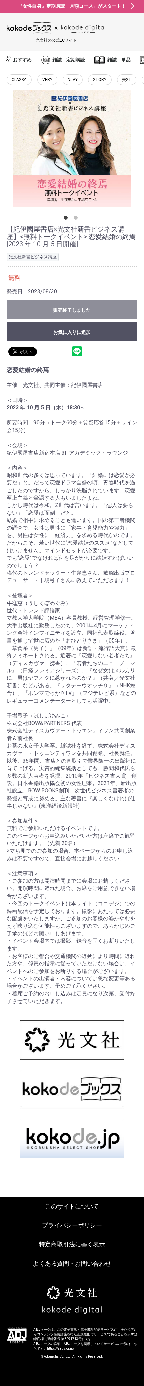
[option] (72, 148)
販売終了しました (72, 310)
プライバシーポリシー (72, 1225)
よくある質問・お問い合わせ (72, 1263)
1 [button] (67, 219)
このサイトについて (72, 1206)
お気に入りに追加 (72, 332)
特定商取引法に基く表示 (72, 1244)
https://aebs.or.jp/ (60, 1348)
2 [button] (77, 219)
